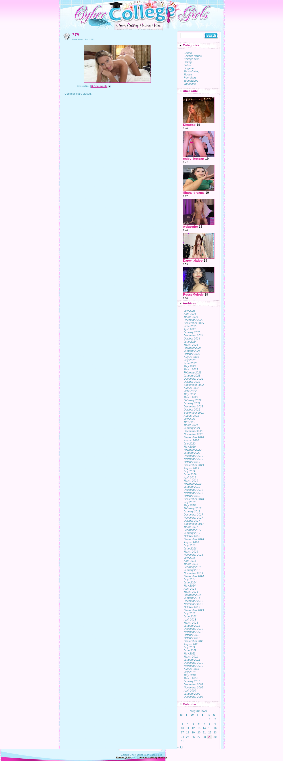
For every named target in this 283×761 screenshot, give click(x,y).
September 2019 (194, 465)
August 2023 (191, 357)
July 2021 (189, 418)
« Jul (180, 747)
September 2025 (194, 323)
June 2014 (190, 582)
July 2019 (189, 471)
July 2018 (189, 502)
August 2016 (191, 542)
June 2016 (190, 548)
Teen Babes (191, 80)
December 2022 (193, 378)
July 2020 (189, 443)
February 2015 (192, 567)
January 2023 (192, 375)
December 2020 (193, 431)
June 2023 (190, 363)
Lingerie (189, 68)
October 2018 (192, 496)
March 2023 (191, 369)
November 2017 (193, 517)
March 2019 (191, 480)
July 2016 (189, 545)
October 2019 (192, 462)
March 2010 (191, 678)
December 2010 (193, 662)
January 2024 (192, 350)
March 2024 (191, 344)
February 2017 (192, 530)
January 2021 (192, 428)
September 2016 (194, 539)
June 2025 (190, 326)
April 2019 (190, 477)
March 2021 (191, 425)
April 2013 (190, 619)
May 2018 (190, 505)
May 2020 (190, 446)
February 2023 (192, 372)
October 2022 (192, 381)
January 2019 (192, 486)
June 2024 (190, 341)
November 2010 (193, 665)
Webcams (190, 83)
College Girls (191, 59)
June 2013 (190, 616)
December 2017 (193, 514)
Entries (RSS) (124, 757)
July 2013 (189, 613)
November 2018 (193, 493)
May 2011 (189, 653)
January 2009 (192, 693)
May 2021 (190, 422)
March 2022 (191, 397)
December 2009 (193, 684)
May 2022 (190, 394)
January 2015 (192, 570)
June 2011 (190, 650)
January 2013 (192, 625)
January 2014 (192, 598)
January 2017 (192, 533)
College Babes (193, 56)
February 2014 (192, 594)
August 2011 (191, 644)
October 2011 (192, 638)
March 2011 (191, 656)
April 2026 (190, 313)
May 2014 (190, 585)
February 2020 (192, 449)
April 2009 (190, 690)
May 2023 (190, 366)
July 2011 (189, 647)
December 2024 (193, 335)
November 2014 (193, 573)
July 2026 (189, 310)
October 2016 (192, 536)
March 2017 (191, 527)
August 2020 (191, 440)
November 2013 (193, 604)
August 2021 (191, 415)
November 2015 (193, 554)
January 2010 (192, 681)
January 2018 (192, 511)
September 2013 (194, 610)
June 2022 (190, 391)
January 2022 (192, 403)
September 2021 (194, 412)
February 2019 (192, 483)
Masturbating (191, 71)
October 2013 (192, 607)
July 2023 (189, 360)
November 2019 (193, 459)
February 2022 (192, 400)
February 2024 (192, 347)
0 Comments (99, 86)
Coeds (188, 52)
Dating (188, 62)
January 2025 (192, 332)
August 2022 (191, 388)
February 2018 (192, 508)
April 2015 (190, 560)
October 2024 (192, 338)
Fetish (187, 65)
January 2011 (192, 659)
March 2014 (191, 591)
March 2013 (191, 622)
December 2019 (193, 455)
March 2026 (191, 317)
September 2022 (194, 384)
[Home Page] (142, 21)
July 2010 (189, 672)
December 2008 (193, 696)
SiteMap (162, 757)
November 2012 (193, 632)
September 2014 (194, 576)
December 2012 (193, 628)
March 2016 (191, 551)
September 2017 (194, 523)
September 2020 (194, 437)
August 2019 (191, 468)
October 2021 (192, 409)
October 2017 (192, 520)
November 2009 (193, 687)
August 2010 (191, 669)
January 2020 (192, 452)
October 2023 (192, 354)
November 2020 (193, 434)
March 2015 (191, 564)
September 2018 (194, 499)
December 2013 (193, 601)
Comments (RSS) (147, 757)
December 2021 (193, 406)
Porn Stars (190, 77)
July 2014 (189, 579)
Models (188, 74)
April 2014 (190, 588)
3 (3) (75, 34)
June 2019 (190, 474)
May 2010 (190, 675)
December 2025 (193, 320)
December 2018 (193, 489)
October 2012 (192, 635)
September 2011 (194, 641)
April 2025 (190, 329)
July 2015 (189, 557)
